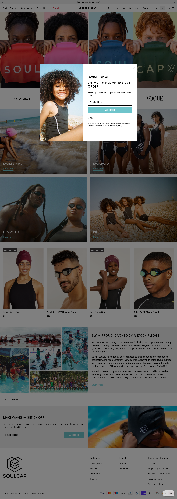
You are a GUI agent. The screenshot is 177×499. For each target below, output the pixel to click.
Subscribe (110, 109)
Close (91, 118)
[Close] (134, 67)
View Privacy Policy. (116, 125)
